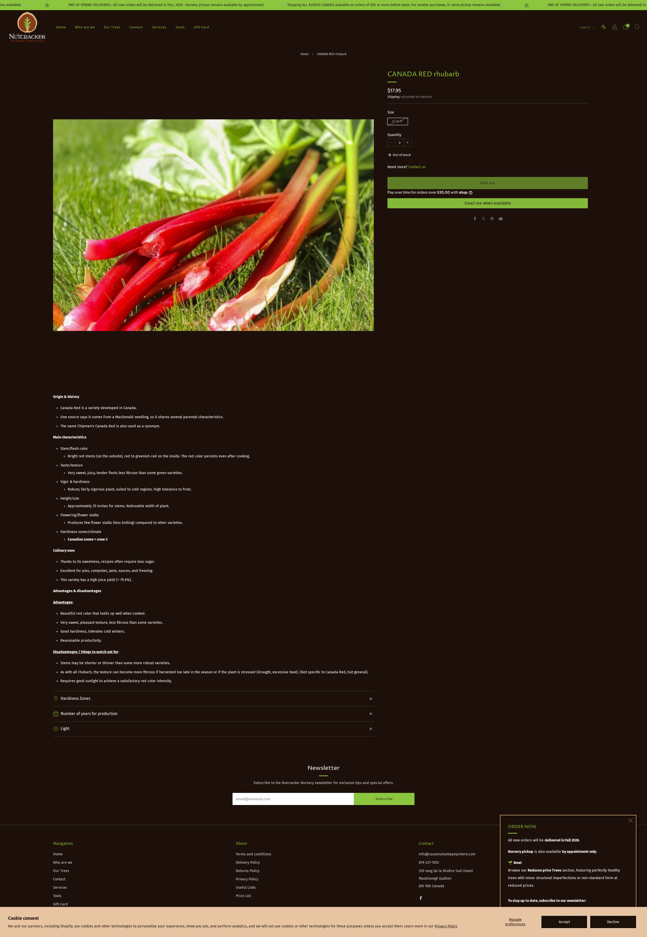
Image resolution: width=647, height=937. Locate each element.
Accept (564, 922)
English (585, 27)
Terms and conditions (253, 854)
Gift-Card (201, 27)
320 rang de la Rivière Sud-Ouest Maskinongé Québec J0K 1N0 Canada (446, 878)
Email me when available (488, 203)
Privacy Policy (446, 926)
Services (159, 27)
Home (61, 27)
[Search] (636, 26)
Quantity (394, 135)
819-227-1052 (429, 862)
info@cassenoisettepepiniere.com (447, 854)
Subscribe (384, 799)
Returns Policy (247, 871)
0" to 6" (397, 121)
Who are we (85, 27)
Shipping (393, 97)
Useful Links (246, 887)
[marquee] (323, 5)
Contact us (417, 167)
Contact (136, 27)
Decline (613, 922)
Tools (180, 27)
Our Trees (112, 27)
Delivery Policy (248, 862)
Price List (243, 896)
